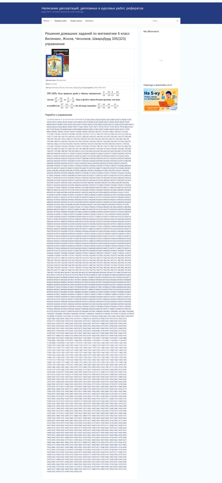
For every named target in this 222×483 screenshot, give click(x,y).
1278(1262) (69, 387)
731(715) (85, 258)
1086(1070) (122, 333)
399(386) (127, 190)
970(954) (71, 306)
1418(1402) (104, 423)
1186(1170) (51, 362)
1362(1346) (95, 408)
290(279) (113, 168)
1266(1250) (51, 384)
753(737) (71, 263)
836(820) (64, 280)
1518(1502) (113, 450)
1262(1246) (95, 382)
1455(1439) (113, 433)
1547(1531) (51, 459)
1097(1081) (60, 338)
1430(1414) (51, 428)
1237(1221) (104, 374)
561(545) (71, 224)
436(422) (50, 200)
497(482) (57, 212)
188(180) (85, 149)
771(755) (113, 265)
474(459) (64, 207)
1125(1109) (69, 345)
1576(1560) (69, 467)
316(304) (127, 173)
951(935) (106, 302)
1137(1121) (95, 348)
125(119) (64, 137)
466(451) (90, 204)
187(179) (78, 149)
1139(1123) (113, 348)
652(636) (120, 241)
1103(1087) (113, 338)
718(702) (78, 255)
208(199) (50, 154)
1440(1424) (60, 430)
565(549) (99, 224)
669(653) (71, 246)
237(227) (78, 158)
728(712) (64, 258)
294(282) (55, 171)
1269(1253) (77, 384)
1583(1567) (51, 469)
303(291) (118, 171)
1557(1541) (60, 462)
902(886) (106, 292)
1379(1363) (77, 413)
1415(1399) (77, 423)
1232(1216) (60, 374)
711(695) (113, 253)
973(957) (92, 306)
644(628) (64, 241)
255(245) (106, 161)
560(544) (64, 224)
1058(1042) (113, 326)
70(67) (75, 127)
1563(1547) (113, 462)
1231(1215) (51, 374)
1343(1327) (86, 404)
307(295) (64, 173)
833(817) (127, 277)
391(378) (71, 190)
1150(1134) (51, 353)
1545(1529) (113, 457)
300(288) (97, 171)
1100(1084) (86, 338)
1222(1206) (51, 372)
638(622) (106, 238)
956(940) (57, 304)
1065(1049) (95, 328)
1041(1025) (122, 321)
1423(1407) (69, 425)
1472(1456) (104, 438)
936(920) (92, 299)
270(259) (57, 166)
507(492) (120, 212)
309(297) (78, 173)
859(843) (57, 285)
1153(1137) (77, 353)
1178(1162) (60, 360)
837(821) (71, 280)
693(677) (71, 251)
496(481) (50, 212)
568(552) (120, 224)
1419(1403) (113, 423)
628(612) (120, 236)
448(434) (50, 202)
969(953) (64, 306)
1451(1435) (77, 433)
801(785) (71, 272)
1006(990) (74, 314)
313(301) (106, 173)
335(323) (92, 178)
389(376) (57, 190)
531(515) (120, 217)
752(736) (64, 263)
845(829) (50, 282)
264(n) (89, 163)
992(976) (57, 311)
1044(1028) (69, 323)
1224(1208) (69, 372)
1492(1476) (122, 442)
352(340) (50, 183)
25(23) (97, 120)
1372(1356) (104, 411)
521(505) (50, 217)
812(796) (64, 275)
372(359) (106, 185)
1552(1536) (95, 459)
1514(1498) (77, 450)
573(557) (71, 226)
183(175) (50, 149)
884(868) (64, 289)
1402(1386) (122, 418)
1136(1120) (86, 348)
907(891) (57, 294)
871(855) (57, 287)
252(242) (85, 161)
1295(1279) (60, 391)
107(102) (105, 132)
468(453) (104, 204)
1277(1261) (60, 387)
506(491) (113, 212)
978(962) (127, 306)
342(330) (64, 180)
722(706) (106, 255)
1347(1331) (122, 404)
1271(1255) (95, 384)
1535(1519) (104, 454)
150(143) (71, 141)
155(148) (106, 141)
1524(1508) (86, 452)
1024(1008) (51, 319)
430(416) (92, 197)
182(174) (127, 146)
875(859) (85, 287)
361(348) (111, 183)
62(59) (121, 124)
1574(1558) (51, 467)
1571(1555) (104, 464)
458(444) (120, 202)
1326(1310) (95, 399)
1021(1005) (111, 316)
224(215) (71, 156)
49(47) (54, 124)
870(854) (50, 287)
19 (79, 120)
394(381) (92, 190)
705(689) (71, 253)
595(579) (57, 231)
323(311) (92, 175)
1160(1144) (60, 355)
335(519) (99, 178)
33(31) (54, 122)
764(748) (64, 265)
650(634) (106, 241)
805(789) (99, 272)
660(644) (92, 243)
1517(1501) (104, 450)
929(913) (127, 297)
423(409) (127, 195)
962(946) (99, 304)
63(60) (126, 124)
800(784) (64, 272)
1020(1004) (102, 316)
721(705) (99, 255)
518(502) (111, 214)
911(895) (85, 294)
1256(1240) (113, 379)
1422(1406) (60, 425)
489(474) (85, 209)
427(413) (71, 197)
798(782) (50, 272)
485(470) (57, 209)
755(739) (85, 263)
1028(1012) (86, 319)
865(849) (99, 285)
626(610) (106, 236)
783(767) (113, 268)
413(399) (57, 195)
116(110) (85, 134)
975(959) (106, 306)
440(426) (78, 200)
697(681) (99, 251)
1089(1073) (69, 336)
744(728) (92, 260)
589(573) (99, 229)
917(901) (127, 294)
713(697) (127, 253)
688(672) (120, 248)
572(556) (64, 226)
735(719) (113, 258)
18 (77, 120)
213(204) (85, 154)
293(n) (49, 171)
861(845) (71, 285)
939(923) (113, 299)
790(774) (78, 270)
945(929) (71, 302)
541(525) (99, 219)
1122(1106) (122, 343)
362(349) (118, 183)
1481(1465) (104, 440)
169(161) (118, 144)
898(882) (78, 292)
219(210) (127, 154)
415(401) (71, 195)
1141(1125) (51, 350)
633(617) (71, 238)
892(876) (120, 289)
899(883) (85, 292)
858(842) (50, 285)
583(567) (57, 229)
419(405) (99, 195)
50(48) (59, 124)
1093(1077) (104, 336)
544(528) (120, 219)
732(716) (92, 258)
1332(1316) (69, 401)
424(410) (50, 197)
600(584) (92, 231)
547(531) (57, 221)
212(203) (78, 154)
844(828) (127, 280)
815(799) (85, 275)
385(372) (113, 188)
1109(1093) (86, 340)
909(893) (71, 294)
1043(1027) (60, 323)
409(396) (113, 192)
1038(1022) (95, 321)
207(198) (127, 151)
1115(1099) (60, 343)
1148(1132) (113, 350)
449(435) (57, 202)
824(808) (64, 277)
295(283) (62, 171)
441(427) (85, 200)
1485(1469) (60, 442)
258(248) (50, 163)
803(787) (85, 272)
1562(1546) (104, 462)
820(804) (120, 275)
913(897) (99, 294)
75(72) (101, 127)
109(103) (117, 132)
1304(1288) (60, 394)
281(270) (50, 168)
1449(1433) (60, 433)
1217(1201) (86, 370)
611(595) (85, 234)
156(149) (113, 141)
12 (63, 120)
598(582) (78, 231)
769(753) (99, 265)
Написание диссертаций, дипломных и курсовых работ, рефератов (92, 8)
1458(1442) (60, 435)
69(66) (70, 127)
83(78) (54, 129)
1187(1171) (60, 362)
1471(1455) (95, 438)
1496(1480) (77, 445)
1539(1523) (60, 457)
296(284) (69, 171)
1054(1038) (77, 326)
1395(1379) (60, 418)
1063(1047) (77, 328)
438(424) (64, 200)
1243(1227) (77, 377)
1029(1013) (95, 319)
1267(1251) (60, 384)
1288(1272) (77, 389)
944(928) (64, 302)
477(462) (85, 207)
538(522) (78, 219)
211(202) (71, 154)
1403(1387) (51, 421)
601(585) (99, 231)
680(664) (64, 248)
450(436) (64, 202)
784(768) (120, 268)
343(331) (71, 180)
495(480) (127, 209)
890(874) (106, 289)
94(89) (111, 129)
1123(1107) (51, 345)
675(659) (113, 246)
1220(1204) (113, 370)
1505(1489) (77, 447)
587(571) (85, 229)
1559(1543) (77, 462)
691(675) (57, 251)
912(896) (92, 294)
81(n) (131, 127)
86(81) (70, 129)
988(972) (113, 309)
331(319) (64, 178)
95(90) (116, 129)
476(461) (78, 207)
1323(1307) (69, 399)
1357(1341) (51, 408)
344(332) (78, 180)
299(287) (90, 171)
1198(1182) (77, 365)
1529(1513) (51, 454)
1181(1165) (86, 360)
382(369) (92, 188)
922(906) (78, 297)
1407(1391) (86, 421)
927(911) (113, 297)
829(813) (99, 277)
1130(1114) (113, 345)
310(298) (85, 173)
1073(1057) (86, 331)
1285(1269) (51, 389)
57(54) (95, 124)
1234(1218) (77, 374)
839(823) (92, 280)
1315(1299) (77, 396)
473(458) (57, 207)
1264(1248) (113, 382)
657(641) (71, 243)
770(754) (106, 265)
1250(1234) (60, 379)
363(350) (125, 183)
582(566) (50, 229)
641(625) (127, 238)
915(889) (113, 294)
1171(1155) (77, 357)
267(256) (109, 163)
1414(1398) (69, 423)
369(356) (85, 185)
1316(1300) (86, 396)
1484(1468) (51, 442)
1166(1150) (113, 355)
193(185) (120, 149)
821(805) (127, 275)
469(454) (111, 204)
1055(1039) (86, 326)
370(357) (92, 185)
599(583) (85, 231)
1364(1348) (113, 408)
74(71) (96, 127)
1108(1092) (77, 340)
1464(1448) (113, 435)
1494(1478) (60, 445)
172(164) (57, 146)
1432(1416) (69, 428)
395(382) (99, 190)
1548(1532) (60, 459)
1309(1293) (104, 394)
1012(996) (122, 314)
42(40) (101, 122)
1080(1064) (69, 333)
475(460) (71, 207)
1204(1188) (51, 367)
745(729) (99, 260)
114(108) (71, 134)
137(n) (63, 139)
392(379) (78, 190)
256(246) (113, 161)
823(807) (57, 277)
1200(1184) (95, 365)
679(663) (57, 248)
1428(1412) (113, 425)
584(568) (64, 229)
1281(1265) (95, 387)
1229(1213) (113, 372)
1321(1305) (51, 399)
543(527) (113, 219)
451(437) (71, 202)
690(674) (50, 251)
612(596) (92, 234)
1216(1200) (77, 370)
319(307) (64, 175)
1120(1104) (104, 343)
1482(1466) (113, 440)
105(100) (91, 132)
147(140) (50, 141)
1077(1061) (122, 331)
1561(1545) (95, 462)
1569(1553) (86, 464)
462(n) (63, 204)
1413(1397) (60, 423)
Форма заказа (76, 21)
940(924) (120, 299)
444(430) (106, 200)
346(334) (92, 180)
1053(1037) (69, 326)
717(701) (71, 255)
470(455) (118, 204)
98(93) (49, 132)
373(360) (113, 185)
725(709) (127, 255)
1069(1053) (51, 331)
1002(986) (130, 311)
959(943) (78, 304)
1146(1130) (95, 350)
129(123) (92, 137)
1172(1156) (86, 357)
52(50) (70, 124)
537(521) (71, 219)
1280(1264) (86, 387)
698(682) (106, 251)
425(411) (57, 197)
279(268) (120, 166)
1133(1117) (60, 348)
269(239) (124, 163)
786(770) (50, 270)
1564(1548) (122, 462)
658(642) (78, 243)
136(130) (57, 139)
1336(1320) (104, 401)
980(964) (57, 309)
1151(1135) (60, 353)
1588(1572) (95, 469)
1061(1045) (60, 328)
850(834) (78, 282)
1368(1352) (69, 411)
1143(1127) (69, 350)
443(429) (99, 200)
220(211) (50, 156)
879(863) (113, 287)
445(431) (113, 200)
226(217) (85, 156)
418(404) (92, 195)
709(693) (99, 253)
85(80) (64, 129)
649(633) (99, 241)
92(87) (101, 129)
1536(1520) (113, 454)
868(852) (120, 285)
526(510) (85, 217)
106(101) (98, 132)
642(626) (50, 241)
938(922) (106, 299)
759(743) (113, 263)
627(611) (113, 236)
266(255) (102, 163)
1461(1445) (86, 435)
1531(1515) (69, 454)
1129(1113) (104, 345)
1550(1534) (77, 459)
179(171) (106, 146)
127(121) (78, 137)
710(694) (106, 253)
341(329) (57, 180)
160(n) (56, 144)
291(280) (120, 168)
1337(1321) (113, 401)
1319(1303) (113, 396)
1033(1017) (51, 321)
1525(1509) (95, 452)
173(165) (64, 146)
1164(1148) (95, 355)
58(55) (100, 124)
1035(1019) (69, 321)
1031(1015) (113, 319)
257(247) (120, 161)
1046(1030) (86, 323)
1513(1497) (69, 450)
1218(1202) (95, 370)
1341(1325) (69, 404)
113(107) (64, 134)
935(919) (85, 299)
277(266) (106, 166)
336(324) (106, 178)
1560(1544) (86, 462)
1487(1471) (77, 442)
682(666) (78, 248)
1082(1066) (86, 333)
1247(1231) (113, 377)
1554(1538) (113, 459)
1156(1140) (104, 353)
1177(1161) (51, 360)
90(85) (90, 129)
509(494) (50, 214)
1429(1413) (122, 425)
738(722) (50, 260)
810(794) (50, 275)
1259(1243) (69, 382)
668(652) (64, 246)
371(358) (99, 185)
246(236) (57, 161)
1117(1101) (77, 343)
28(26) (113, 120)
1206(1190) (69, 367)
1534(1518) (95, 454)
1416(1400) (86, 423)
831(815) (113, 277)
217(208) (113, 154)
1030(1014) (104, 319)
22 (85, 120)
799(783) (57, 272)
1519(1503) (122, 450)
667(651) (57, 246)
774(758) (50, 268)
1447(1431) (122, 430)
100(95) (60, 132)
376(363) (50, 188)
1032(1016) (122, 319)
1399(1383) (95, 418)
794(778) (106, 270)
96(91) (122, 129)
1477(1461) (69, 440)
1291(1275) (104, 389)
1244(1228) (86, 377)
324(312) (99, 175)
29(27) (118, 120)
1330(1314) (51, 401)
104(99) (84, 132)
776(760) (64, 268)
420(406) (106, 195)
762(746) (50, 265)
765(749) (71, 265)
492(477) (106, 209)
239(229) (92, 158)
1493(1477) (51, 445)
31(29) (128, 120)
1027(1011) (77, 319)
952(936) (113, 302)
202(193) (92, 151)
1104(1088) (122, 338)
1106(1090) (60, 340)
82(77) (49, 129)
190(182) (99, 149)
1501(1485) (122, 445)
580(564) (120, 226)
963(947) (106, 304)
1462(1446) (95, 435)
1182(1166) (95, 360)
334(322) (85, 178)
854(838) (106, 282)
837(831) (78, 280)
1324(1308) (77, 399)
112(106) (57, 134)
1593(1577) (60, 471)
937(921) (99, 299)
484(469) (50, 209)
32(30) (49, 122)
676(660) (120, 246)
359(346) (97, 183)
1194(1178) (122, 362)
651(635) (113, 241)
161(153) (62, 144)
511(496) (64, 214)
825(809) (71, 277)
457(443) (113, 202)
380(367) (78, 188)
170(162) (125, 144)
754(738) (78, 263)
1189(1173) (77, 362)
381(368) (85, 188)
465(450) (83, 204)
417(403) (85, 195)
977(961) (120, 306)
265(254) (95, 163)
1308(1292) (95, 394)
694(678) (78, 251)
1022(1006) (120, 316)
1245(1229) (95, 377)
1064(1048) (86, 328)
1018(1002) (84, 316)
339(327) (127, 178)
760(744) (120, 263)
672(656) (92, 246)
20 (81, 120)
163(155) (76, 144)
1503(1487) (60, 447)
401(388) (57, 192)
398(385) (120, 190)
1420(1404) (122, 423)
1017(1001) (76, 316)
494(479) (120, 209)
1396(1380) (69, 418)
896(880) (64, 292)
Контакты (89, 21)
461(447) (57, 204)
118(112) (99, 134)
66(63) (54, 127)
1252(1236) (77, 379)
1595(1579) (77, 471)
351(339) (127, 180)
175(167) (78, 146)
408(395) (106, 192)
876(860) (92, 287)
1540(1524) (69, 457)
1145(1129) (86, 350)
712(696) (120, 253)
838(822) (85, 280)
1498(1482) (95, 445)
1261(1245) (86, 382)
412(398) (50, 195)
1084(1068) (104, 333)
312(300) (99, 173)
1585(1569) (69, 469)
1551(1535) (86, 459)
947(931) (85, 302)
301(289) (104, 171)
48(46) (49, 124)
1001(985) (122, 311)
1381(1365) (95, 413)
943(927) (57, 302)
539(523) (85, 219)
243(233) (120, 158)
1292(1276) (113, 389)
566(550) (106, 224)
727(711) (57, 258)
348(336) (106, 180)
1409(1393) (104, 421)
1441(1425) (69, 430)
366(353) (64, 185)
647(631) (85, 241)
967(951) (50, 306)
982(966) (71, 309)
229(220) (106, 156)
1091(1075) (86, 336)
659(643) (85, 243)
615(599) (113, 234)
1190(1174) (86, 362)
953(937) (120, 302)
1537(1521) (122, 454)
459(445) (127, 202)
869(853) (127, 285)
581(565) (127, 226)
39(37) (85, 122)
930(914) (50, 299)
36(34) (70, 122)
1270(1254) (86, 384)
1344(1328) (95, 404)
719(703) (85, 255)
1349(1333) (60, 406)
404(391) (78, 192)
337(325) (113, 178)
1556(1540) (51, 462)
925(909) (99, 297)
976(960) (113, 306)
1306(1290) (77, 394)
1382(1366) (104, 413)
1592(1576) (51, 471)
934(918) (78, 299)
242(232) (113, 158)
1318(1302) (104, 396)
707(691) (85, 253)
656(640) (64, 243)
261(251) (71, 163)
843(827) (120, 280)
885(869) (71, 289)
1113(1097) (122, 340)
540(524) (92, 219)
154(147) (99, 141)
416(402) (78, 195)
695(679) (85, 251)
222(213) (57, 156)
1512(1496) (60, 450)
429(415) (85, 197)
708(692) (92, 253)
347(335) (99, 180)
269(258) (50, 166)
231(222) (120, 156)
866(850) (106, 285)
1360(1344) (77, 408)
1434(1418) (86, 428)
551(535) (85, 221)
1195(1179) (51, 365)
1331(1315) (60, 401)
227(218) (92, 156)
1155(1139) (95, 353)
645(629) (71, 241)
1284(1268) (122, 387)
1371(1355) (95, 411)
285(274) (78, 168)
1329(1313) (122, 399)
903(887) (113, 292)
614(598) (106, 234)
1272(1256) (104, 384)
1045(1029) (77, 323)
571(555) (57, 226)
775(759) (57, 268)
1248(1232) (122, 377)
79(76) (122, 127)
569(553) (127, 224)
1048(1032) (104, 323)
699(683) (113, 251)
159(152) (50, 144)
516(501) (99, 214)
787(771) (57, 270)
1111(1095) (104, 340)
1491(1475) (113, 442)
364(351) (50, 185)
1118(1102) (86, 343)
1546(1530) (122, 457)
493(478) (113, 209)
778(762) (78, 268)
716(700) (64, 255)
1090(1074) (77, 336)
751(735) (57, 263)
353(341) (57, 183)
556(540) (120, 221)
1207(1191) (77, 367)
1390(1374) (95, 416)
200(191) (78, 151)
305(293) (50, 173)
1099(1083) (77, 338)
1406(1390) (77, 421)
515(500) (92, 214)
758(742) (106, 263)
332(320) (71, 178)
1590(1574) (113, 469)
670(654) (78, 246)
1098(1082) (69, 338)
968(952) (57, 306)
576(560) (92, 226)
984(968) (85, 309)
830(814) (106, 277)
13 (66, 120)
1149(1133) (122, 350)
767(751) (85, 265)
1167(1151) (122, 355)
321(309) (78, 175)
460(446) (50, 204)
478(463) (92, 207)
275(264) (92, 166)
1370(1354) (86, 411)
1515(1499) (86, 450)
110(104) (124, 132)
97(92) (127, 129)
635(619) (85, 238)
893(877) (127, 289)
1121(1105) (113, 343)
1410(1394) (113, 421)
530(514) (113, 217)
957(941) (64, 304)
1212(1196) (122, 367)
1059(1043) (122, 326)
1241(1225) (60, 377)
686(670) (106, 248)
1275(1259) (51, 387)
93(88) (106, 129)
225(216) (78, 156)
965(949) (120, 304)
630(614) (50, 238)
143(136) (104, 139)
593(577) (127, 229)
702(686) (50, 253)
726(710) (50, 258)
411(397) (125, 192)
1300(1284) (104, 391)
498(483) (64, 212)
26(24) (102, 120)
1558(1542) (69, 462)
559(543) (57, 224)
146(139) (125, 139)
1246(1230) (104, 377)
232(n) (126, 156)
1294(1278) (51, 391)
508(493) (127, 212)
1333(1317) (77, 401)
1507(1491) (95, 447)
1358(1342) (60, 408)
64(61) (131, 124)
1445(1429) (104, 430)
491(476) (99, 209)
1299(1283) (95, 391)
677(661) (127, 246)
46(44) (122, 122)
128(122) (85, 137)
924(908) (92, 297)
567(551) (113, 224)
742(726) (78, 260)
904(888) (120, 292)
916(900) (120, 294)
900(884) (92, 292)
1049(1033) (113, 323)
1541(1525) (77, 457)
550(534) (78, 221)
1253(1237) (86, 379)
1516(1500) (95, 450)
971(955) (78, 306)
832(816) (120, 277)
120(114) (113, 134)
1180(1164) (77, 360)
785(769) (127, 268)
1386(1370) (60, 416)
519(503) (118, 214)
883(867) (57, 289)
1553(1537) (104, 459)
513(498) (78, 214)
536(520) (64, 219)
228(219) (99, 156)
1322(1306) (60, 399)
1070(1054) (60, 331)
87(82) (75, 129)
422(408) (120, 195)
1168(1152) (51, 357)
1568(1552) (77, 464)
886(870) (78, 289)
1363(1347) (104, 408)
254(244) (99, 161)
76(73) (106, 127)
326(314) (113, 175)
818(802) (106, 275)
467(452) (97, 204)
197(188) (57, 151)
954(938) (127, 302)
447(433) (127, 200)
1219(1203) (104, 370)
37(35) (75, 122)
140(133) (83, 139)
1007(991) (82, 314)
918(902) (50, 297)
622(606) (78, 236)
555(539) (113, 221)
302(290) (111, 171)
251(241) (78, 161)
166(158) (97, 144)
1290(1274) (95, 389)
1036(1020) (77, 321)
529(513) (106, 217)
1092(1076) (95, 336)
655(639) (57, 243)
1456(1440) (122, 433)
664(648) (120, 243)
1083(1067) (95, 333)
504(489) (99, 212)
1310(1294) (113, 394)
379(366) (71, 188)
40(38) (90, 122)
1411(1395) (122, 421)
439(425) (71, 200)
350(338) (120, 180)
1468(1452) (69, 438)
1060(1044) (51, 328)
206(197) (120, 151)
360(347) (104, 183)
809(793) (127, 272)
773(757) (127, 265)
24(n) (93, 120)
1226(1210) (86, 372)
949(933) (92, 302)
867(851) (113, 285)
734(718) (106, 258)
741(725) (71, 260)
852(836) (92, 282)
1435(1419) (95, 428)
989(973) (120, 309)
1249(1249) (51, 379)
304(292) (125, 171)
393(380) (85, 190)
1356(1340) (122, 406)
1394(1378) (51, 418)
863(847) (85, 285)
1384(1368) (122, 413)
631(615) (57, 238)
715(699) (57, 255)
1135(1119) (77, 348)
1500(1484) (113, 445)
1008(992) (90, 314)
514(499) (85, 214)
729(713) (71, 258)
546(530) (50, 221)
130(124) (99, 137)
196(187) (50, 151)
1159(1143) (51, 355)
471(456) (125, 204)
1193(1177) (113, 362)
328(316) (127, 175)
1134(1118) (69, 348)
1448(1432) (51, 433)
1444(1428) (95, 430)
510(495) (57, 214)
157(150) (120, 141)
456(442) (106, 202)
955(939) (50, 304)
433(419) (113, 197)
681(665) (71, 248)
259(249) (57, 163)
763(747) (57, 265)
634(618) (78, 238)
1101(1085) (95, 338)
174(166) (71, 146)
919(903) (57, 297)
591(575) (113, 229)
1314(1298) (69, 396)
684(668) (92, 248)
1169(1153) (60, 357)
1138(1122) (104, 348)
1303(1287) (51, 394)
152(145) (85, 141)
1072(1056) (77, 331)
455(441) (99, 202)
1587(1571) (86, 469)
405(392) (85, 192)
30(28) (123, 120)
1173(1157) (95, 357)
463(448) (69, 204)
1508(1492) (104, 447)
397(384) (113, 190)
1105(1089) (51, 340)
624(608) (92, 236)
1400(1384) (104, 418)
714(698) (50, 255)
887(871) (85, 289)
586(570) (78, 229)
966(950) (127, 304)
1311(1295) (122, 394)
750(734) (50, 263)
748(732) (120, 260)
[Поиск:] (166, 21)
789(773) (71, 270)
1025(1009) (60, 319)
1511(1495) (51, 450)
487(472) (71, 209)
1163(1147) (86, 355)
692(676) (64, 251)
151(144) (78, 141)
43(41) (106, 122)
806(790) (106, 272)
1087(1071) (51, 336)
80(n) (127, 127)
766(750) (78, 265)
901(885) (99, 292)
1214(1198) (60, 370)
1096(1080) (51, 338)
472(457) (50, 207)
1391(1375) (104, 416)
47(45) (127, 122)
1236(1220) (95, 374)
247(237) (64, 161)
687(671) (113, 248)
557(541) (127, 221)
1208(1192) (86, 367)
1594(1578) (69, 471)
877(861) (99, 287)
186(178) (71, 149)
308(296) (71, 173)
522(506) (57, 217)
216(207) (106, 154)
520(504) (125, 214)
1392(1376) (113, 416)
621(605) (71, 236)
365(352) (57, 185)
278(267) (113, 166)
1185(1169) (122, 360)
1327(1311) (104, 399)
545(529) (127, 219)
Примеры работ (60, 21)
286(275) (85, 168)
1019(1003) (93, 316)
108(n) (111, 132)
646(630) (78, 241)
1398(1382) (86, 418)
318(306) (57, 175)
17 (74, 120)
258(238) (127, 161)
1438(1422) (122, 428)
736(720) (120, 258)
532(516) (127, 217)
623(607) (85, 236)
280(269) (127, 166)
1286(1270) (60, 389)
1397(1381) (77, 418)
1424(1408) (77, 425)
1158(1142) (122, 353)
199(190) (71, 151)
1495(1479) (69, 445)
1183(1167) (104, 360)
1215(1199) (69, 370)
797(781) (127, 270)
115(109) (78, 134)
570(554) (50, 226)
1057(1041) (104, 326)
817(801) (99, 275)
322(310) (85, 175)
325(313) (106, 175)
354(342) (64, 183)
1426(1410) (95, 425)
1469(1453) (77, 438)
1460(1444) (77, 435)
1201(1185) (104, 365)
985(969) (92, 309)
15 (70, 120)
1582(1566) (122, 467)
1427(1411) (104, 425)
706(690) (78, 253)
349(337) (113, 180)
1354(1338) (104, 406)
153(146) (92, 141)
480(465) (106, 207)
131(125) (106, 137)
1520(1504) (51, 452)
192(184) (113, 149)
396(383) (106, 190)
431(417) (99, 197)
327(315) (120, 175)
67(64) (59, 127)
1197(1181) (69, 365)
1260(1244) (77, 382)
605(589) (127, 231)
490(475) (92, 209)
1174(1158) (104, 357)
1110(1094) (95, 340)
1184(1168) (113, 360)
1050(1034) (122, 323)
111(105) (50, 134)
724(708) (120, 255)
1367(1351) (60, 411)
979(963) (50, 309)
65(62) (49, 127)
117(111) (92, 134)
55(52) (84, 124)
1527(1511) (113, 452)
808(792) (120, 272)
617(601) (127, 234)
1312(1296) (51, 396)
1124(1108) (60, 345)
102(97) (72, 132)
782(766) (106, 268)
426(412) (64, 197)
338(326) (120, 178)
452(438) (78, 202)
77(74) (111, 127)
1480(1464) (95, 440)
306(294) (57, 173)
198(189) (64, 151)
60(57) (110, 124)
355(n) (70, 183)
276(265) (99, 166)
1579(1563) (95, 467)
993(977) (64, 311)
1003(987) (50, 314)
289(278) (106, 168)
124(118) (57, 137)
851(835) (85, 282)
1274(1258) (122, 384)
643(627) (57, 241)
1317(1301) (95, 396)
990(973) (127, 309)
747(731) (113, 260)
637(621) (99, 238)
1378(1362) (69, 413)
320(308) (71, 175)
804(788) (92, 272)
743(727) (85, 260)
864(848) (92, 285)
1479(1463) (86, 440)
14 (68, 120)
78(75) (116, 127)
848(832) (64, 282)
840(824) (99, 280)
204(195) (106, 151)
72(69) (85, 127)
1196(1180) (60, 365)
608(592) (64, 234)
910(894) (78, 294)
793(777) (99, 270)
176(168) (85, 146)
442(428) (92, 200)
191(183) (106, 149)
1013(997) (130, 314)
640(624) (120, 238)
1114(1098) (51, 343)
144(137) (111, 139)
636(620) (92, 238)
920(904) (64, 297)
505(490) (106, 212)
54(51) (79, 124)
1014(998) (50, 316)
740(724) (64, 260)
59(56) (105, 124)
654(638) (50, 243)
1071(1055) (69, 331)
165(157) (90, 144)
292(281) (127, 168)
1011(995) (114, 314)
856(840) (120, 282)
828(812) (92, 277)
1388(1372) (77, 416)
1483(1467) (122, 440)
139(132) (76, 139)
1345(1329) (104, 404)
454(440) (92, 202)
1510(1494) (122, 447)
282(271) (57, 168)
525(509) (78, 217)
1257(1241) (51, 382)
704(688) (64, 253)
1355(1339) (113, 406)
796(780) (120, 270)
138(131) (69, 139)
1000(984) (114, 311)
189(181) (92, 149)
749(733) (127, 260)
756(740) (92, 263)
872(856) (64, 287)
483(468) (127, 207)
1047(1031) (95, 323)
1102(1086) (104, 338)
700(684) (120, 251)
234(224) (57, 158)
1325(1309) (86, 399)
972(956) (85, 306)
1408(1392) (95, 421)
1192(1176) (104, 362)
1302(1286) (122, 391)
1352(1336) (86, 406)
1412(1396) (51, 423)
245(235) (50, 161)
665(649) (127, 243)
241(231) (106, 158)
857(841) (127, 282)
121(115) (120, 134)
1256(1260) (122, 379)
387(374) (127, 188)
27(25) (108, 120)
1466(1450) (51, 438)
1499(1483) (104, 445)
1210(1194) (104, 367)
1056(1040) (95, 326)
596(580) (64, 231)
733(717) (99, 258)
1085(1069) (113, 333)
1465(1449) (122, 435)
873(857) (71, 287)
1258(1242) (60, 382)
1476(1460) (60, 440)
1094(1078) (113, 336)
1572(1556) (113, 464)
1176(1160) (122, 357)
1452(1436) (86, 433)
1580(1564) (104, 467)
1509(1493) (113, 447)
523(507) (64, 217)
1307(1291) (86, 394)
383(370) (99, 188)
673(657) (99, 246)
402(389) (64, 192)
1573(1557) (122, 464)
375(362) (127, 185)
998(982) (99, 311)
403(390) (71, 192)
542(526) (106, 219)
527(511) (92, 217)
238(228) (85, 158)
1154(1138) (86, 353)
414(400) (64, 195)
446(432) (120, 200)
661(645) (99, 243)
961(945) (92, 304)
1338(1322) (122, 401)
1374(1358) (122, 411)
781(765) (99, 268)
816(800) (92, 275)
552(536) (92, 221)
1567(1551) (69, 464)
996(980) (85, 311)
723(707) (113, 255)
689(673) (127, 248)
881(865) (127, 287)
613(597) (99, 234)
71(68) (80, 127)
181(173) (120, 146)
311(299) (92, 173)
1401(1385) (113, 418)
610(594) (78, 234)
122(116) (127, 134)
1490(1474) (104, 442)
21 (83, 120)
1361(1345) (86, 408)
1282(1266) (104, 387)
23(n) (89, 120)
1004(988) (58, 314)
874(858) (78, 287)
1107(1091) (69, 340)
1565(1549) (51, 464)
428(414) (78, 197)
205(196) (113, 151)
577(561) (99, 226)
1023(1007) (129, 316)
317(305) (50, 175)
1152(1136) (69, 353)
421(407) (113, 195)
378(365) (64, 188)
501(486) (78, 212)
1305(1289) (69, 394)
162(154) (69, 144)
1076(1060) (113, 331)
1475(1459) (51, 440)
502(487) (85, 212)
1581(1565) (113, 467)
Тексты (46, 21)
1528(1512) (122, 452)
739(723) (57, 260)
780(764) (92, 268)
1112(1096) (113, 340)
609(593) (71, 234)
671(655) (85, 246)
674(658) (106, 246)
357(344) (83, 183)
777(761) (71, 268)
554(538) (106, 221)
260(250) (64, 163)
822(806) (50, 277)
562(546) (78, 224)
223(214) (64, 156)
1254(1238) (95, 379)
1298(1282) (86, 391)
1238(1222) (113, 374)
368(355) (78, 185)
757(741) (99, 263)
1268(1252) (69, 384)
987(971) (106, 309)
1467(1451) (60, 438)
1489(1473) (95, 442)
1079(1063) (60, 333)
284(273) (71, 168)
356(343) (76, 183)
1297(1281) (77, 391)
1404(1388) (60, 421)
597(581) (71, 231)
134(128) (127, 137)
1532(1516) (77, 454)
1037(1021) (86, 321)
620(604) (64, 236)
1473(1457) (113, 438)
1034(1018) (60, 321)
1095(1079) (122, 336)
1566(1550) (60, 464)
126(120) (71, 137)
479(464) (99, 207)
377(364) (57, 188)
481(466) (113, 207)
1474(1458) (122, 438)
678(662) (50, 248)
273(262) (78, 166)
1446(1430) (113, 430)
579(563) (113, 226)
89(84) (85, 129)
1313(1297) (60, 396)
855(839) (113, 282)
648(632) (92, 241)
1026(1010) (69, 319)
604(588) (120, 231)
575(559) (85, 226)
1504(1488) (69, 447)
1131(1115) (122, 345)
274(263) (85, 166)
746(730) (106, 260)
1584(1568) (60, 469)
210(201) (64, 154)
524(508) (71, 217)
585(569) (71, 229)
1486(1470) (69, 442)
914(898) (106, 294)
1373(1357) (113, 411)
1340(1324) (60, 404)
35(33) (64, 122)
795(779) (113, 270)
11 (61, 120)
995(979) (78, 311)
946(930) (78, 302)
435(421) (127, 197)
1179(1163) (69, 360)
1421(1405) (51, 425)
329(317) (50, 178)
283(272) (64, 168)
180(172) (113, 146)
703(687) (57, 253)
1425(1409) (86, 425)
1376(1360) (51, 413)
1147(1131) (104, 350)
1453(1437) (95, 433)
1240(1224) (51, 377)
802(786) (78, 272)
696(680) (92, 251)
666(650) (50, 246)
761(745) (127, 263)
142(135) (97, 139)
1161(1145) (69, 355)
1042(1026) (51, 323)
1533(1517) (86, 454)
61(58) (115, 124)
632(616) (64, 238)
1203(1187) (122, 365)
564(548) (92, 224)
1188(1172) (69, 362)
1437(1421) (113, 428)
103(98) (78, 132)
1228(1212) (104, 372)
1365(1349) (122, 408)
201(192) (85, 151)
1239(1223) (122, 374)
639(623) (113, 238)
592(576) (120, 229)
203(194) (99, 151)
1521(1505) (60, 452)
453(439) (85, 202)
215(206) (99, 154)
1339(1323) (51, 404)
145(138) (118, 139)
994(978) (71, 311)
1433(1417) (77, 428)
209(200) (57, 154)
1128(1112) (95, 345)
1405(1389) (69, 421)
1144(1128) (77, 350)
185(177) (64, 149)
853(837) (99, 282)
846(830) (57, 282)
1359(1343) (69, 408)
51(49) (64, 124)
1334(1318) (86, 401)
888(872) (92, 289)
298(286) (83, 171)
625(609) (99, 236)
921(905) (71, 297)
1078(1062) (51, 333)
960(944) (85, 304)
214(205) (92, 154)
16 (72, 120)
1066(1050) (104, 328)
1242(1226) (69, 377)
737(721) (127, 258)
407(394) (99, 192)
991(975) (50, 311)
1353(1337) (95, 406)
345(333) (85, 180)
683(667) (85, 248)
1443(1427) (86, 430)
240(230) (99, 158)
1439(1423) (51, 430)
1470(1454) (86, 438)
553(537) (99, 221)
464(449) (76, 204)
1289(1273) (86, 389)
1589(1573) (104, 469)
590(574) (106, 229)
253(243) (92, 161)
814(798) (78, 275)
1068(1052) (122, 328)
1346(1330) (113, 404)
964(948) (113, 304)
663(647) (113, 243)
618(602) (50, 236)
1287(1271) (69, 389)
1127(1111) (86, 345)
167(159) (104, 144)
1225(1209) (77, 372)
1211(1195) (113, 367)
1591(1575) (122, 469)
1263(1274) (104, 382)
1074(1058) (95, 331)
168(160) (111, 144)
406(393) (92, 192)
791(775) (85, 270)
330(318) (57, 178)
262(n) (77, 163)
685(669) (99, 248)
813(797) (71, 275)
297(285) (76, 171)
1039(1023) (104, 321)
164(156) (83, 144)
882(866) (50, 289)
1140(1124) (122, 348)
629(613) (127, 236)
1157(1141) (113, 353)
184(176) (57, 149)
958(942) (71, 304)
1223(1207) (60, 372)
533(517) (50, 219)
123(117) (50, 137)
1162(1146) (77, 355)
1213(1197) (51, 370)
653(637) (127, 241)
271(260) (64, 166)
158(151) (127, 141)
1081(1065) (77, 333)
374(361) (120, 185)
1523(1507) (77, 452)
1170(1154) (69, 357)
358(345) (90, 183)
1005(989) (66, 314)
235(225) (64, 158)
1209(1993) (95, 367)
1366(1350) (51, 411)
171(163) (50, 146)
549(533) (71, 221)
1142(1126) (60, 350)
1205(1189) (60, 367)
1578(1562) (86, 467)
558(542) (50, 224)
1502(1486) (51, 447)
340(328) (50, 180)
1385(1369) (51, 416)
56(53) (89, 124)
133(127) (120, 137)
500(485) (71, 212)
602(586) (106, 231)
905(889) (127, 292)
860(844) (64, 285)
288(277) (99, 168)
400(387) (50, 192)
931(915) (57, 299)
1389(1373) (86, 416)
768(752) (92, 265)
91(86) (96, 129)
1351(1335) (77, 406)
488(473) (78, 209)
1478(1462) (77, 440)
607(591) (57, 234)
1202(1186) (113, 365)
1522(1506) (69, 452)
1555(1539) (122, 459)
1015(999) (58, 316)
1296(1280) (69, 391)
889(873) (99, 289)
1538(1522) (51, 457)
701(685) (127, 251)
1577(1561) (77, 467)
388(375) (50, 190)
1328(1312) (113, 399)
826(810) (78, 277)
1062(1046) (69, 328)
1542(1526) (86, 457)
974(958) (99, 306)
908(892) (64, 294)
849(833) (71, 282)
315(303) (120, 173)
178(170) (99, 146)
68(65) (64, 127)
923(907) (85, 297)
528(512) (99, 217)
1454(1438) (104, 433)
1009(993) (98, 314)
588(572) (92, 229)
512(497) (71, 214)
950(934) (99, 302)
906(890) (50, 294)
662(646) (106, 243)
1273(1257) (113, 384)
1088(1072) (60, 336)
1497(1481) (86, 445)
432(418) (106, 197)
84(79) (59, 129)
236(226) (71, 158)
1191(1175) (95, 362)
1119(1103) (95, 343)
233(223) (50, 158)
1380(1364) (86, 413)
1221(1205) (122, 370)
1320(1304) (122, 396)
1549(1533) (69, 459)
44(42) (111, 122)
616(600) (120, 234)
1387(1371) (69, 416)
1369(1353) (77, 411)
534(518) (57, 219)
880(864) (120, 287)
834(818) (50, 280)
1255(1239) (104, 379)
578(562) (106, 226)
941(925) (127, 299)
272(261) (71, 166)
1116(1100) (69, 343)
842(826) (113, 280)
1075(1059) (104, 331)
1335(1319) (95, 401)
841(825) (106, 280)
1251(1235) (69, 379)
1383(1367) (113, 413)
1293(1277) (122, 389)
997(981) (92, 311)
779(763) (85, 268)
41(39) (96, 122)
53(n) (75, 124)
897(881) (71, 292)
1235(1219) (86, 374)
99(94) (54, 132)
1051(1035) (51, 326)
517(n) (105, 214)
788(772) (64, 270)
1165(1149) (104, 355)
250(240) (71, 161)
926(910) (106, 297)
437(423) (57, 200)
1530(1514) (60, 454)
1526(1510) (104, 452)
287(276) (92, 168)
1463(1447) (104, 435)
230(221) (113, 156)
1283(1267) (113, 387)
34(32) (59, 122)
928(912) (120, 297)
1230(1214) (122, 372)
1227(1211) (95, 372)
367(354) (71, 185)
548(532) (64, 221)
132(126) (113, 137)
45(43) (116, 122)
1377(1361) (60, 413)
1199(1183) (86, 365)
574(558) (78, 226)
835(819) (57, 280)
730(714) (78, 258)
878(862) (106, 287)
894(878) (50, 292)
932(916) (64, 299)
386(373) (120, 188)
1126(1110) (77, 345)
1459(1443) (69, 435)
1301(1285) (113, 391)
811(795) (57, 275)
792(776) (92, 270)
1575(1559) (60, 467)
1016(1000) (67, 316)
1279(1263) (77, 387)
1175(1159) (113, 357)
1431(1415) (60, 428)
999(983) (106, 311)
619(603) (57, 236)
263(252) (83, 163)
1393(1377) (122, 416)
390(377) (64, 190)
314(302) (113, 173)
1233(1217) (69, 374)
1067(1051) (113, 328)
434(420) (120, 197)
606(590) (50, 234)
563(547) (85, 224)
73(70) (90, 127)
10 (59, 120)
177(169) (92, 146)
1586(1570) (77, 469)
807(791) (113, 272)
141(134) (90, 139)
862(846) (78, 285)
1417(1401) (95, 423)
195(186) (127, 149)
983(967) (78, 309)
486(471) (64, 209)
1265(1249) (122, 382)
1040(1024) (113, 321)
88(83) (80, 129)
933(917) (71, 299)
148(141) (57, 141)
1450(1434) (69, 433)
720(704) (92, 255)
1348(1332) (51, 406)
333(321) (78, 178)
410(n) (119, 192)
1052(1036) (60, 326)
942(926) (50, 302)
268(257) (117, 163)
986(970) (99, 309)
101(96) (66, 132)
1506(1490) (86, 447)
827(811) (85, 277)
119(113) (106, 134)
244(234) (127, 158)
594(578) (50, 231)
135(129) (50, 139)
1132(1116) (51, 348)
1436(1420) (104, 428)
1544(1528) (104, 457)
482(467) (120, 207)
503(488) (92, 212)
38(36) (80, 122)
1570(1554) (95, 464)
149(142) (64, 141)
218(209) (120, 154)
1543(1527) (95, 457)
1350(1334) (69, 406)
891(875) (113, 289)
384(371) (106, 188)
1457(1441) (51, 435)
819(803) (113, 275)
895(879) (57, 292)
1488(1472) (86, 442)
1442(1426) (77, 430)
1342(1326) (77, 404)
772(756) (120, 265)
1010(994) (106, 314)
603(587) (113, 231)
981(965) (64, 309)
